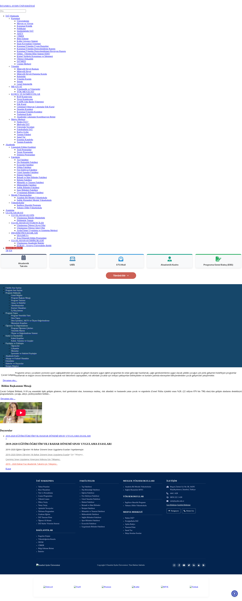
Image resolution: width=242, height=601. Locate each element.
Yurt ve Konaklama (45, 493)
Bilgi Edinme (23, 38)
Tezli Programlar (24, 149)
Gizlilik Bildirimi (183, 505)
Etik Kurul (21, 104)
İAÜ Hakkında (12, 16)
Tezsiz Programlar (25, 152)
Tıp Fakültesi (22, 160)
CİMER (20, 36)
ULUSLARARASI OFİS (22, 215)
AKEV (20, 33)
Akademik (10, 144)
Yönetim (15, 66)
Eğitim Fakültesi (24, 167)
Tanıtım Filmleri (24, 134)
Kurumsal (15, 18)
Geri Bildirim (172, 505)
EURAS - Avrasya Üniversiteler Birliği (34, 245)
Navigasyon (175, 511)
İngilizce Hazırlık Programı (29, 205)
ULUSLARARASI (14, 213)
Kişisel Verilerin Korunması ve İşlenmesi (35, 56)
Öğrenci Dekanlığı (25, 59)
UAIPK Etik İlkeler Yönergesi (30, 102)
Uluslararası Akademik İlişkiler (30, 243)
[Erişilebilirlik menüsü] (234, 593)
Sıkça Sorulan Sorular (133, 533)
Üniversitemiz (23, 21)
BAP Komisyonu (24, 96)
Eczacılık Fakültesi (25, 165)
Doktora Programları (26, 155)
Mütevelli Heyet (24, 71)
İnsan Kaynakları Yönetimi (29, 43)
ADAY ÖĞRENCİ (14, 248)
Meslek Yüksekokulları (21, 195)
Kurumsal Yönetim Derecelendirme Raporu (36, 49)
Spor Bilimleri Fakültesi (27, 190)
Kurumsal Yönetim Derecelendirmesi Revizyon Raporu (41, 51)
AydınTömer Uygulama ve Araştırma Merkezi (37, 230)
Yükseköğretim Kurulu (47, 539)
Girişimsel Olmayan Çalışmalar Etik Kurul (35, 107)
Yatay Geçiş (42, 505)
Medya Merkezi (18, 119)
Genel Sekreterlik (24, 84)
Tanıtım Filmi (130, 527)
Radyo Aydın (23, 132)
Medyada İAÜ (23, 124)
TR (7, 250)
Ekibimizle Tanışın (25, 220)
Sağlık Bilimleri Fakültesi (28, 187)
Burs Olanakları (44, 490)
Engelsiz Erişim (44, 536)
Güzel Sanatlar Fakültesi (27, 172)
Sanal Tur (21, 137)
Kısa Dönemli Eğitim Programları (31, 238)
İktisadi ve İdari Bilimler (91, 505)
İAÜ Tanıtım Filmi (45, 517)
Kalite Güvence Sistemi (27, 41)
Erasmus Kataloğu (25, 139)
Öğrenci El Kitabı (45, 520)
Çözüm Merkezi (24, 64)
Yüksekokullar (17, 202)
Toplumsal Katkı (24, 114)
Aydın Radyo (130, 524)
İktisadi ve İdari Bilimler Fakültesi (32, 177)
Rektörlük (21, 76)
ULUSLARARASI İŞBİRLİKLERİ (27, 240)
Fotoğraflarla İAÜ (25, 129)
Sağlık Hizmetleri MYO (134, 490)
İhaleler (41, 551)
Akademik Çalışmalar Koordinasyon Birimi (36, 117)
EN (10, 250)
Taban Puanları (44, 487)
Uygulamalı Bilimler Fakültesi (30, 192)
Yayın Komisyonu (25, 99)
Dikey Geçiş (42, 502)
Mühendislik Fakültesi (26, 185)
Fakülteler (15, 157)
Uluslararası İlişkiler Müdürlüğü (31, 218)
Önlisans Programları (46, 511)
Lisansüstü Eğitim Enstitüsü (23, 147)
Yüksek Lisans (43, 499)
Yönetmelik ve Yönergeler (28, 89)
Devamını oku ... (8, 398)
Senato (20, 81)
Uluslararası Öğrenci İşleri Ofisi (31, 228)
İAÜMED (21, 61)
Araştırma (10, 210)
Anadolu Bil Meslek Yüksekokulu (32, 197)
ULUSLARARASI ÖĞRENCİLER (27, 223)
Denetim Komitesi (25, 109)
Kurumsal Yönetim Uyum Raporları (33, 46)
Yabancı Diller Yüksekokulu (29, 208)
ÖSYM (40, 542)
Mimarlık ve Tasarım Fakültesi (30, 182)
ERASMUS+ (23, 235)
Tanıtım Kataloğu (24, 142)
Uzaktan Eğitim (44, 514)
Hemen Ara (190, 511)
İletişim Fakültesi (24, 180)
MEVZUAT (16, 86)
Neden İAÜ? (22, 122)
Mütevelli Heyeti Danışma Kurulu (32, 74)
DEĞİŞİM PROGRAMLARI (24, 233)
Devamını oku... (10, 380)
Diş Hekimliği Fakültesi (27, 162)
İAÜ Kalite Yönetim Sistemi (48, 523)
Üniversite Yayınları (25, 127)
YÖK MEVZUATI (25, 91)
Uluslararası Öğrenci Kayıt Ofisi (31, 225)
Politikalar (21, 28)
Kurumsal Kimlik (24, 26)
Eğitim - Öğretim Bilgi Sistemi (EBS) (33, 54)
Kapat (8, 469)
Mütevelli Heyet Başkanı (28, 69)
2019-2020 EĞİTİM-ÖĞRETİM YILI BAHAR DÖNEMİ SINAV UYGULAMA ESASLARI (48, 436)
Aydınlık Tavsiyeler (45, 508)
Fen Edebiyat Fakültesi (27, 170)
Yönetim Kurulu (24, 79)
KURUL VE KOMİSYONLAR (25, 94)
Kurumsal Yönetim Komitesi (29, 112)
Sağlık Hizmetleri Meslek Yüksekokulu (34, 200)
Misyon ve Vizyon (25, 23)
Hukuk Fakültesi (24, 175)
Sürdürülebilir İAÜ (25, 31)
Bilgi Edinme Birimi (46, 548)
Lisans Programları (45, 496)
